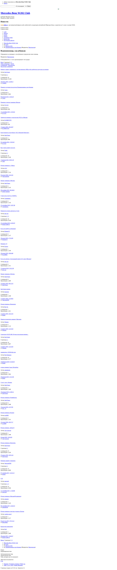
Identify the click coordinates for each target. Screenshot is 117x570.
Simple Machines (18, 565)
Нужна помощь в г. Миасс (8, 165)
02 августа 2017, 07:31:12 (7, 521)
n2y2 (5, 168)
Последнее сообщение (7, 66)
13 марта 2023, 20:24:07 (7, 127)
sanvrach (6, 481)
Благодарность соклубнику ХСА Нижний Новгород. (15, 132)
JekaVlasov (7, 135)
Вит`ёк (6, 307)
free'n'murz (7, 72)
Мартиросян (31, 47)
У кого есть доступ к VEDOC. (9, 195)
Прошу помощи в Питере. (8, 274)
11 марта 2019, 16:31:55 (7, 313)
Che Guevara (7, 430)
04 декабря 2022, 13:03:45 (7, 142)
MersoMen (5, 522)
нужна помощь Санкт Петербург (9, 367)
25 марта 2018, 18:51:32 (7, 455)
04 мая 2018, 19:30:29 (6, 437)
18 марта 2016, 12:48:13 (7, 81)
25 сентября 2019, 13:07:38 (8, 205)
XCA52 (6, 105)
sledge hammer (6, 191)
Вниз (2, 62)
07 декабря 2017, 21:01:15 (7, 473)
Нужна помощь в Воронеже (8, 304)
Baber (3, 378)
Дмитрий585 (5, 176)
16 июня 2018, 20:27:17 (7, 422)
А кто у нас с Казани (6, 382)
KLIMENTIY (8, 120)
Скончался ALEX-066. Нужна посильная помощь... (14, 334)
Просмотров (11, 65)
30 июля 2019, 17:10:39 (7, 238)
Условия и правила (14, 564)
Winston (6, 322)
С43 (2, 478)
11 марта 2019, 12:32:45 (7, 346)
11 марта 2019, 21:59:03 (7, 298)
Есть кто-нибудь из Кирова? (8, 228)
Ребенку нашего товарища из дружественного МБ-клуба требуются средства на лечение (25, 69)
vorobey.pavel (7, 514)
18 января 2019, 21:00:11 (7, 392)
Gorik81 (4, 83)
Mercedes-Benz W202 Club (15, 13)
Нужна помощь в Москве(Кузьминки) (11, 496)
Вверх (2, 540)
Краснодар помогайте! (7, 526)
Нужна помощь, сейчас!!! (7, 427)
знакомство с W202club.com (8, 352)
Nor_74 (4, 408)
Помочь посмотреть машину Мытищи (11, 319)
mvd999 (6, 415)
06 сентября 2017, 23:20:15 (8, 506)
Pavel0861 (4, 254)
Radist (3, 315)
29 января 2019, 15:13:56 (7, 377)
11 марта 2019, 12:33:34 (7, 329)
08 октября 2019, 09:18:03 (7, 190)
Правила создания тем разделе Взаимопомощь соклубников (17, 87)
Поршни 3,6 (4, 243)
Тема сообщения (5, 63)
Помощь (6, 564)
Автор (12, 63)
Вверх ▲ (22, 564)
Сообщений (4, 65)
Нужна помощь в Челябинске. (9, 397)
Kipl (5, 529)
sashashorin (7, 370)
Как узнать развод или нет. (8, 147)
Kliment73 (7, 231)
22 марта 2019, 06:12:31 (7, 283)
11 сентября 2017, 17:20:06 (8, 490)
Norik (5, 150)
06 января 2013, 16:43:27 (7, 96)
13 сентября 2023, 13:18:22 (8, 112)
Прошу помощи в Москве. (8, 180)
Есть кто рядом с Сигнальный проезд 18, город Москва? (16, 259)
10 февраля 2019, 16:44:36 (8, 361)
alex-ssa (6, 213)
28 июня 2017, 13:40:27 (7, 536)
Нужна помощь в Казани (7, 412)
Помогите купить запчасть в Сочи (10, 211)
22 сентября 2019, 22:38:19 (8, 223)
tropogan (6, 291)
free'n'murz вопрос (5, 289)
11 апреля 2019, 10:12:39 (7, 268)
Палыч (6, 246)
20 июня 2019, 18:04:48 (7, 253)
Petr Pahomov (7, 355)
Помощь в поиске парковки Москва (10, 102)
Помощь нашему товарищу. (8, 460)
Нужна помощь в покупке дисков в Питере (12, 511)
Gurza (5, 90)
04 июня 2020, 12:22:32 (7, 175)
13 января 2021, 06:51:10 (7, 160)
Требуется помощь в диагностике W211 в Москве (14, 117)
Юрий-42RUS (6, 224)
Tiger (3, 161)
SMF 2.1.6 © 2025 (8, 565)
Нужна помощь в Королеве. (8, 443)
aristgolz (6, 499)
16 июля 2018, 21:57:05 (7, 407)
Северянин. (7, 198)
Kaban (3, 474)
